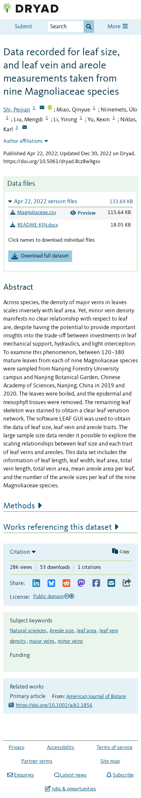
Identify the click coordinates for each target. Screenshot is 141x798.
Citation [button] (20, 552)
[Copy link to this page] (127, 583)
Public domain (48, 596)
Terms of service (114, 747)
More (115, 27)
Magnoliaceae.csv (36, 212)
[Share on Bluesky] (51, 583)
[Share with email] (111, 583)
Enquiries (24, 775)
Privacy (17, 747)
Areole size (62, 631)
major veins (41, 641)
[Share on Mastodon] (81, 583)
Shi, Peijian (16, 110)
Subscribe (123, 775)
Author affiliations (23, 141)
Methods (19, 506)
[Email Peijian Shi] (42, 108)
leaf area (86, 631)
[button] (70, 201)
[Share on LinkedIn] (36, 583)
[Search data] (89, 26)
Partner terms (36, 761)
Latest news (73, 775)
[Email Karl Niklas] (25, 128)
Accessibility (60, 747)
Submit (23, 27)
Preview (87, 213)
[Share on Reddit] (66, 583)
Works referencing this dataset (57, 527)
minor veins (70, 641)
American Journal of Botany (96, 696)
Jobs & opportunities (74, 789)
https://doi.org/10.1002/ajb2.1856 (54, 705)
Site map (110, 761)
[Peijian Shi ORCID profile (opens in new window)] (50, 108)
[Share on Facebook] (96, 583)
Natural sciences (28, 631)
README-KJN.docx (37, 225)
